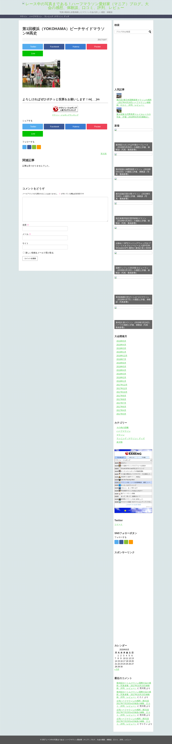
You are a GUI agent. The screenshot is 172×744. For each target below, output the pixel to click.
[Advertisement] (143, 64)
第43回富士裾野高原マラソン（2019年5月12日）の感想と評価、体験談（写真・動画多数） (133, 171)
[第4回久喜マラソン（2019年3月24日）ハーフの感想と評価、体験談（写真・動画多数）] (133, 317)
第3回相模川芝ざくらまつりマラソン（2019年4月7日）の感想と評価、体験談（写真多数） (133, 299)
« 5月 (116, 669)
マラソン (23, 16)
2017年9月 (121, 396)
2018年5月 (121, 367)
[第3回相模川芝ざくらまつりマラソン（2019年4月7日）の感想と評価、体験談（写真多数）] (133, 290)
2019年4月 (121, 345)
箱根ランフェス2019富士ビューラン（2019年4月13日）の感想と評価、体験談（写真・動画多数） (133, 270)
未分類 (119, 442)
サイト (25, 243)
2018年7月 (121, 359)
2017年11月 (121, 388)
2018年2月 (121, 377)
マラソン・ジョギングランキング (65, 115)
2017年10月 (121, 392)
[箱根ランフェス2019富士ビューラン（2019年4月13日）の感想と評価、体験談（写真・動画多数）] (133, 263)
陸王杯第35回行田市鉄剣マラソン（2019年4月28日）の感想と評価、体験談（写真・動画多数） (133, 220)
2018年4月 (121, 370)
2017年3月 (121, 414)
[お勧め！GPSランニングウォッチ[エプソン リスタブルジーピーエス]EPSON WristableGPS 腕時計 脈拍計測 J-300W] (133, 238)
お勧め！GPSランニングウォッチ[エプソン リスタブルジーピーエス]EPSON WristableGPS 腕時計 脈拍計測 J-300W (133, 245)
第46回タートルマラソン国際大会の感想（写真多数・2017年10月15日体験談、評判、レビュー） (133, 685)
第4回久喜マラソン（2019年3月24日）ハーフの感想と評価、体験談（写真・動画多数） (133, 324)
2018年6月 (121, 363)
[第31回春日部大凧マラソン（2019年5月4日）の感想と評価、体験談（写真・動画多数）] (133, 189)
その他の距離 (122, 427)
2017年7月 (121, 403)
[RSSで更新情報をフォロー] (39, 147)
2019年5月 (121, 341)
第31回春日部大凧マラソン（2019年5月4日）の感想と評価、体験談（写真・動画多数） (133, 196)
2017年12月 (121, 385)
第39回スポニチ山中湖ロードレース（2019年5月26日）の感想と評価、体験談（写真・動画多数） (133, 147)
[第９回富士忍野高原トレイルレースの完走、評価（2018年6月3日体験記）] (119, 112)
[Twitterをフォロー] (24, 147)
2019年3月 (121, 348)
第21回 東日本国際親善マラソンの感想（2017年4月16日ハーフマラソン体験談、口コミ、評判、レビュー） (133, 102)
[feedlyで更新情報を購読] (34, 147)
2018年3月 (121, 374)
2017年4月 (121, 410)
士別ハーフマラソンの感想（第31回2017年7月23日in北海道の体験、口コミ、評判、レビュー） (133, 703)
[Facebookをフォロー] (29, 147)
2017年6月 (121, 407)
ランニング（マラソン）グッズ (56, 16)
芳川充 (104, 154)
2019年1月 (121, 352)
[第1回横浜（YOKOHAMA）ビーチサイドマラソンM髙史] (75, 47)
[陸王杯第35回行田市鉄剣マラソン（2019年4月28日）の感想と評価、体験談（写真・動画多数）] (133, 213)
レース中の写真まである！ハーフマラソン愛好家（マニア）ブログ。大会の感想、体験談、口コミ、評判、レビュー (88, 740)
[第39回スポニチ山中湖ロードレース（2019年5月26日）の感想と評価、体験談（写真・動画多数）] (133, 140)
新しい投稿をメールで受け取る (39, 253)
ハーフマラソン (35, 16)
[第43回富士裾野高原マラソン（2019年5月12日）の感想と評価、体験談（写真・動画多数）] (133, 164)
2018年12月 (121, 356)
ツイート (118, 524)
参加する (148, 506)
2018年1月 (121, 381)
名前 (25, 225)
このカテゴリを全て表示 (133, 504)
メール (26, 234)
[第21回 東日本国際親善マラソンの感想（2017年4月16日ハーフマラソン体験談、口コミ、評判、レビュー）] (119, 97)
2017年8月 (121, 399)
